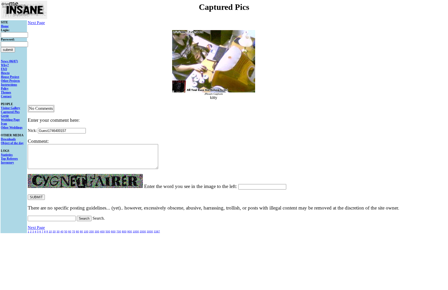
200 (91, 231)
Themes (6, 92)
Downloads (8, 139)
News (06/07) (9, 61)
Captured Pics (10, 112)
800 (124, 231)
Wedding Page (10, 120)
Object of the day (12, 143)
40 (62, 231)
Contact (6, 96)
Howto (5, 73)
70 (73, 231)
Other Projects (10, 81)
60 (69, 231)
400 (102, 231)
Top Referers (9, 158)
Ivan (4, 123)
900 (129, 231)
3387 (157, 231)
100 (86, 231)
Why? (5, 65)
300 (97, 231)
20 (54, 231)
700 (118, 231)
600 (113, 231)
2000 (143, 231)
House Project (10, 77)
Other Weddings (12, 127)
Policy (5, 88)
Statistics (7, 155)
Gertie (5, 116)
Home (5, 26)
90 (81, 231)
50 (65, 231)
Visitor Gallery (10, 108)
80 (77, 231)
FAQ (4, 69)
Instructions (9, 84)
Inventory (7, 162)
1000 (136, 231)
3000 (150, 231)
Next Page (36, 23)
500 (108, 231)
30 (58, 231)
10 (50, 231)
